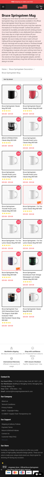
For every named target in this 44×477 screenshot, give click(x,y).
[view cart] (40, 6)
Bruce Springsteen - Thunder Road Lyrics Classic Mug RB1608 (30, 140)
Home (4, 69)
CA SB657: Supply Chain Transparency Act (16, 414)
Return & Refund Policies (10, 430)
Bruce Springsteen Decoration (21, 69)
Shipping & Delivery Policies (11, 424)
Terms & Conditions (8, 404)
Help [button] (40, 474)
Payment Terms (7, 427)
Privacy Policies (7, 407)
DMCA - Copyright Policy (10, 411)
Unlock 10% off (5, 467)
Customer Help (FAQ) (9, 437)
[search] (37, 6)
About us (5, 401)
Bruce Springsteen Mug (11, 73)
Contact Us (5, 433)
